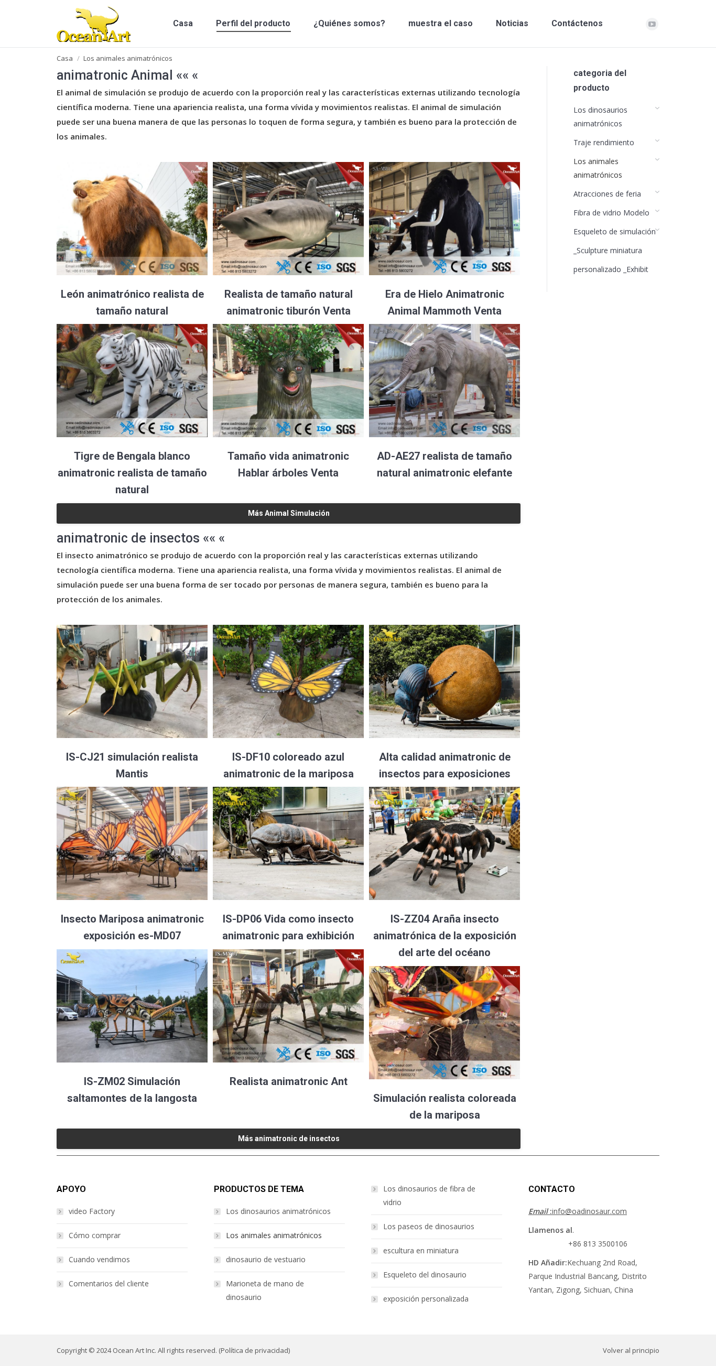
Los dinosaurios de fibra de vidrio (429, 1195)
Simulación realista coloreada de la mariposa (444, 1106)
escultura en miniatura (421, 1250)
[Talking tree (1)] (288, 380)
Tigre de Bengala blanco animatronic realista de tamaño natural (132, 473)
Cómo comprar (95, 1235)
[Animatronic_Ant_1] (288, 1006)
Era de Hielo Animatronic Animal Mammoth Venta (444, 302)
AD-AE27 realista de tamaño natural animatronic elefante (444, 464)
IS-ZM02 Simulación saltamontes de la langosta (132, 1089)
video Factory (92, 1211)
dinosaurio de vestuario (266, 1259)
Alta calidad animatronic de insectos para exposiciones (445, 765)
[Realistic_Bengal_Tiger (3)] (132, 380)
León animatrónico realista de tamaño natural (132, 302)
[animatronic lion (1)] (132, 218)
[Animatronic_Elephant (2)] (444, 380)
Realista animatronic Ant (289, 1081)
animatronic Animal (115, 75)
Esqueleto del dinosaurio (425, 1275)
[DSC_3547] (288, 843)
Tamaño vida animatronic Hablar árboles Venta (288, 464)
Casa (65, 58)
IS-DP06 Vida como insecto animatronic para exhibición (288, 927)
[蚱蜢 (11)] (132, 1006)
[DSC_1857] (444, 843)
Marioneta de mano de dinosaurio (265, 1290)
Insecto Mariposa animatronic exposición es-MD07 (132, 927)
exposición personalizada (426, 1299)
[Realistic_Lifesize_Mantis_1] (132, 681)
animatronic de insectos (128, 538)
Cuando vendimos (99, 1259)
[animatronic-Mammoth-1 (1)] (444, 218)
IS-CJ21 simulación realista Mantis (132, 765)
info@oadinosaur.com (577, 1211)
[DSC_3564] (444, 681)
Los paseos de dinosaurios (428, 1226)
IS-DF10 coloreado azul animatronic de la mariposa (288, 765)
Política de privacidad (254, 1350)
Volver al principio (631, 1350)
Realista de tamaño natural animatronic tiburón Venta (288, 302)
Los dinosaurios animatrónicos (278, 1211)
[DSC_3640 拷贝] (132, 843)
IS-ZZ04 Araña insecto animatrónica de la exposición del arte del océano (444, 936)
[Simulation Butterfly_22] (444, 1022)
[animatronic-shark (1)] (288, 218)
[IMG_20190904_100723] (288, 681)
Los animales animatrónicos (274, 1235)
